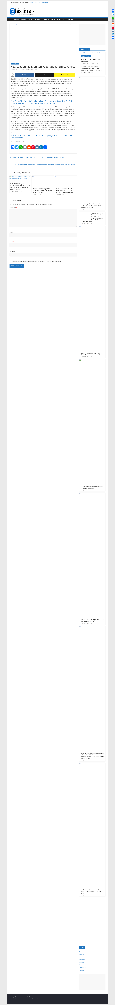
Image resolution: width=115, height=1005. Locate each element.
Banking (83, 56)
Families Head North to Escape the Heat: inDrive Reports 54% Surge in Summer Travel (92, 891)
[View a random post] (103, 19)
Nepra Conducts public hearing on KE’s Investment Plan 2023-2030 (43, 190)
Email (12, 242)
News (88, 56)
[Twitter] (113, 14)
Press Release (15, 63)
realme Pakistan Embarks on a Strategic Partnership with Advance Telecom (38, 157)
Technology (61, 19)
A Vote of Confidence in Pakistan (39, 2)
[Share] (113, 37)
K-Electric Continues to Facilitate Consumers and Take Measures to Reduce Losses (46, 165)
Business (46, 19)
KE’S (36, 69)
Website (12, 252)
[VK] (113, 30)
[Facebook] (113, 10)
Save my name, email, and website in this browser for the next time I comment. (36, 261)
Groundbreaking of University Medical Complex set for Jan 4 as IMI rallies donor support (20, 186)
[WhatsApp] (113, 17)
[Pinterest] (113, 27)
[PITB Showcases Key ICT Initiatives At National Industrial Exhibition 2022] (66, 176)
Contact (70, 19)
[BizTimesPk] (11, 19)
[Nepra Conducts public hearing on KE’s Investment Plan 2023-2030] (43, 176)
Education (37, 19)
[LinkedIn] (113, 34)
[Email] (113, 20)
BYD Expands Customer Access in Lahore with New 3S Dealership (92, 487)
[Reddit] (113, 24)
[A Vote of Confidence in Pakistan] (92, 53)
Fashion (23, 19)
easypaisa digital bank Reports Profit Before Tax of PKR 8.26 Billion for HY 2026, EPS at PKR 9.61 (91, 205)
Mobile (53, 19)
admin (22, 69)
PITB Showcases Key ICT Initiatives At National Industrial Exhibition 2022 (65, 190)
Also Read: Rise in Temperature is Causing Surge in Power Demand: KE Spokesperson (41, 136)
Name (12, 232)
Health (30, 19)
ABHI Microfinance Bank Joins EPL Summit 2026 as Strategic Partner (92, 620)
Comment (13, 208)
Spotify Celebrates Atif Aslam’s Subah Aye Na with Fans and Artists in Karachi (92, 354)
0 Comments (29, 69)
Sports (16, 19)
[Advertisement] (92, 34)
